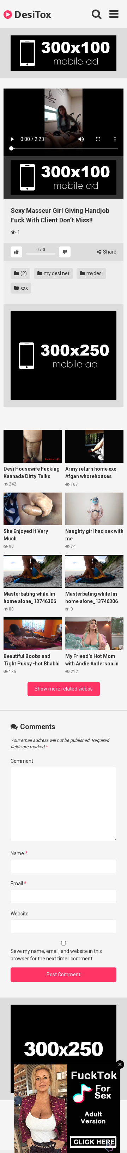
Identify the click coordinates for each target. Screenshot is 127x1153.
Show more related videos (64, 689)
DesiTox (31, 14)
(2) (23, 273)
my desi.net (56, 273)
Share (109, 252)
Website (20, 913)
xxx (23, 288)
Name (19, 853)
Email (18, 883)
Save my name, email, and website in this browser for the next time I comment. (56, 954)
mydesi (94, 273)
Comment (22, 761)
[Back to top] (113, 1138)
